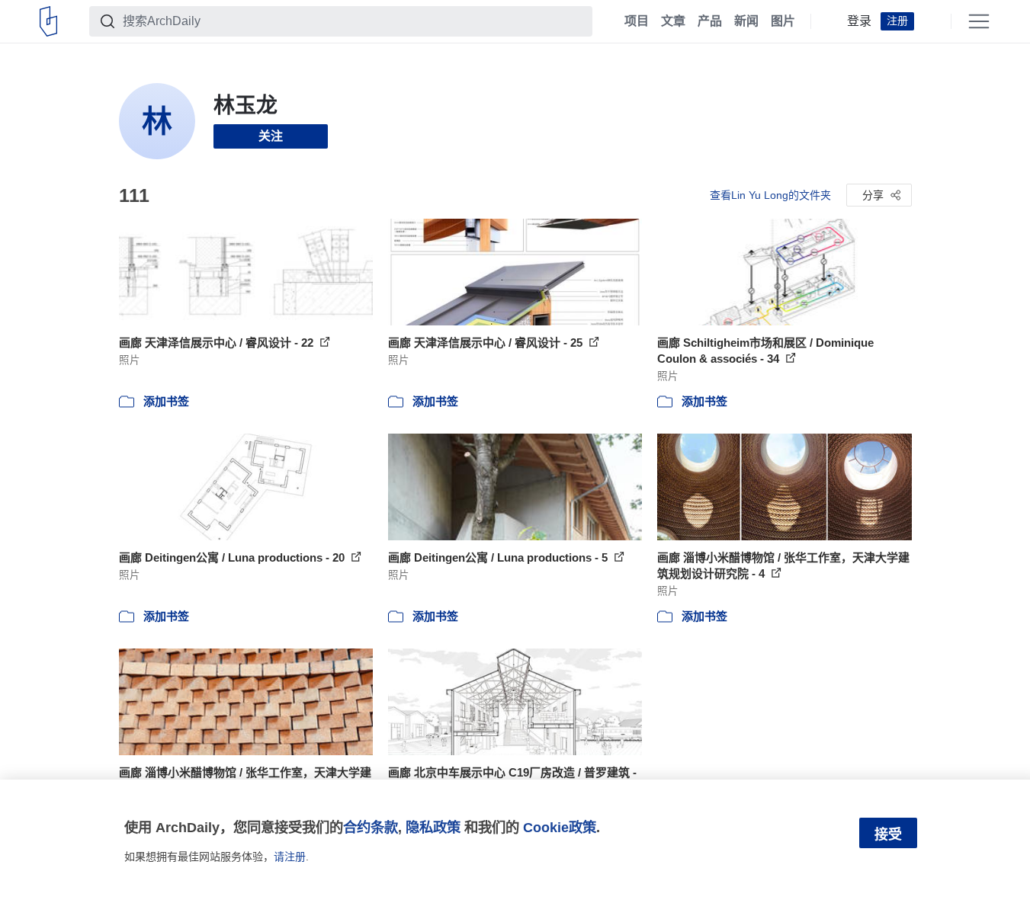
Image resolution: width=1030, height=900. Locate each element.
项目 (636, 21)
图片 (783, 21)
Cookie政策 (559, 827)
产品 (710, 21)
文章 (673, 21)
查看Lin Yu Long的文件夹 (770, 195)
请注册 (290, 856)
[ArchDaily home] (48, 21)
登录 (859, 21)
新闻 (746, 21)
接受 (888, 834)
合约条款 (370, 827)
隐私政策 (433, 827)
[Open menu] (979, 21)
